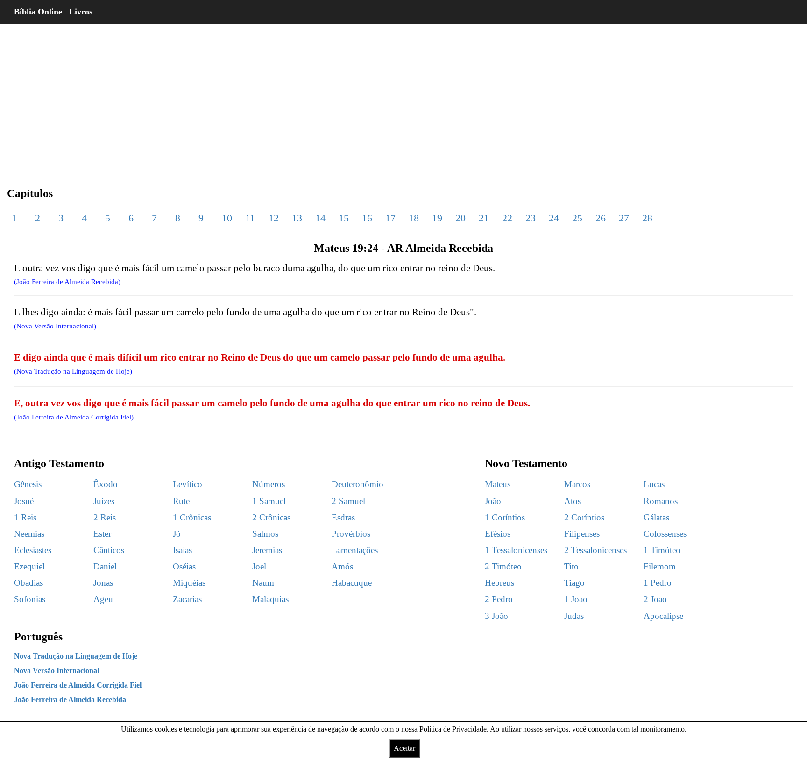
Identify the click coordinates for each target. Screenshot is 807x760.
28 (647, 218)
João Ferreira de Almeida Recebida (70, 699)
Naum (263, 583)
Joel (259, 566)
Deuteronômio (357, 484)
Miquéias (189, 583)
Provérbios (351, 534)
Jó (177, 534)
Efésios (497, 534)
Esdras (343, 517)
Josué (24, 501)
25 (577, 218)
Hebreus (499, 583)
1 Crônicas (192, 517)
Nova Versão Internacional (56, 671)
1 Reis (25, 517)
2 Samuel (348, 501)
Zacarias (187, 599)
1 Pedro (658, 583)
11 (250, 218)
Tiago (574, 583)
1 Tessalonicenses (516, 550)
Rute (181, 501)
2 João (655, 599)
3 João (496, 616)
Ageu (103, 599)
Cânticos (108, 550)
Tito (571, 566)
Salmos (265, 534)
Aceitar (404, 748)
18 (414, 218)
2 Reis (104, 517)
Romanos (661, 501)
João (493, 501)
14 (320, 218)
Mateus (497, 484)
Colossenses (665, 534)
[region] (403, 98)
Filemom (660, 566)
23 (530, 218)
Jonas (103, 583)
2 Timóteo (503, 566)
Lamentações (355, 550)
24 (554, 218)
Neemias (29, 534)
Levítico (187, 484)
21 (484, 218)
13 (297, 218)
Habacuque (352, 583)
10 (227, 218)
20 (460, 218)
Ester (102, 534)
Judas (574, 616)
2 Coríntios (584, 517)
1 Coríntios (505, 517)
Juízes (103, 501)
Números (268, 484)
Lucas (654, 484)
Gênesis (28, 484)
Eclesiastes (32, 550)
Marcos (577, 484)
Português (38, 637)
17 (390, 218)
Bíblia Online (38, 11)
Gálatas (656, 517)
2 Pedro (499, 599)
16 (367, 218)
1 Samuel (269, 501)
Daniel (105, 566)
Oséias (184, 566)
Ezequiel (29, 566)
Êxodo (105, 484)
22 (507, 218)
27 (624, 218)
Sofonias (29, 599)
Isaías (182, 550)
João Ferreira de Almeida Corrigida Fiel (78, 685)
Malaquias (270, 599)
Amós (342, 566)
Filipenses (582, 534)
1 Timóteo (662, 550)
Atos (572, 501)
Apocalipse (663, 616)
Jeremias (267, 550)
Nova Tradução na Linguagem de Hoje (75, 656)
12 (274, 218)
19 (437, 218)
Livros (80, 11)
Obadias (28, 583)
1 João (576, 599)
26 (600, 218)
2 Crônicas (271, 517)
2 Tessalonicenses (595, 550)
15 (344, 218)
